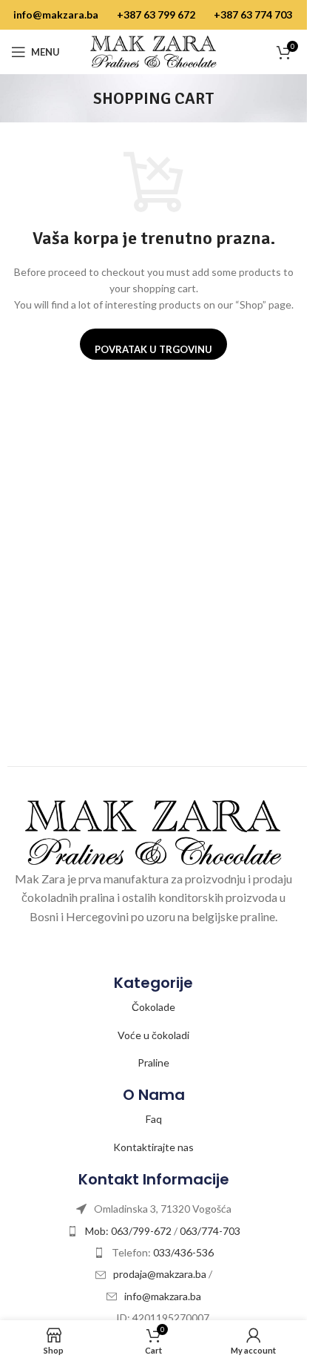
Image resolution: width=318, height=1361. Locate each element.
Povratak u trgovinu (153, 349)
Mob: (98, 1231)
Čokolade (153, 1007)
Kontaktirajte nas (153, 1147)
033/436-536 (183, 1252)
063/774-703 (210, 1231)
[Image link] (153, 831)
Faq (154, 1119)
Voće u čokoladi (153, 1035)
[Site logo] (154, 51)
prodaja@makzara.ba (161, 1274)
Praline (153, 1062)
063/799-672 (141, 1231)
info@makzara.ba (55, 14)
